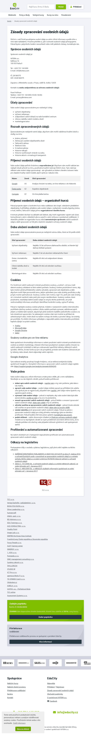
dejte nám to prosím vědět (59, 407)
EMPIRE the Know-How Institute (19, 536)
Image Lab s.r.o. (13, 532)
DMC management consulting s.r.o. (20, 559)
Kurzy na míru (52, 15)
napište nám (49, 383)
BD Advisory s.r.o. (14, 519)
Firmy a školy (24, 15)
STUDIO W (11, 569)
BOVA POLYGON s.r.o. (15, 506)
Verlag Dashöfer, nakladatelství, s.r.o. (21, 503)
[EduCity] (14, 6)
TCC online (11, 592)
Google (14, 184)
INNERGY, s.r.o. (13, 549)
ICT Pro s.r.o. (12, 572)
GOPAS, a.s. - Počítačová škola (18, 589)
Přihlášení (77, 7)
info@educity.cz (67, 712)
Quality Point (12, 529)
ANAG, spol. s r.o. (14, 516)
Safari (17, 333)
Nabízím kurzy (12, 683)
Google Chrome (21, 330)
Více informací (45, 642)
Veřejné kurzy (38, 15)
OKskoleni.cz (12, 582)
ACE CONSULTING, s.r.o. (16, 526)
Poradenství (66, 15)
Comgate (15, 194)
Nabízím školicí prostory (16, 687)
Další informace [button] (19, 723)
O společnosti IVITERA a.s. (57, 697)
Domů (9, 21)
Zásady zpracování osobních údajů (25, 21)
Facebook (53, 701)
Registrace (60, 687)
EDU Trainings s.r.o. (14, 523)
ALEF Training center (15, 546)
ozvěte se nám (31, 398)
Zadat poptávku (46, 617)
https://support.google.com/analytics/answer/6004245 (35, 366)
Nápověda (51, 683)
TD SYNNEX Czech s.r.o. (16, 579)
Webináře (12, 15)
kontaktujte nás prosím (63, 415)
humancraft (11, 513)
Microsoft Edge (20, 328)
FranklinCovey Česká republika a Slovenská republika (27, 539)
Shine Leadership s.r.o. (16, 509)
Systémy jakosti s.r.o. (15, 562)
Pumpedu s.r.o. (13, 556)
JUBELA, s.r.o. (12, 586)
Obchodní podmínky (55, 694)
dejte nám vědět (39, 402)
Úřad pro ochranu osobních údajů (64, 417)
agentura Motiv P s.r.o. (16, 576)
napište (53, 390)
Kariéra (10, 694)
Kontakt (10, 697)
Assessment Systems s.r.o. (17, 595)
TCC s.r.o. (45, 490)
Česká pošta (16, 189)
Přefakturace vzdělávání (16, 690)
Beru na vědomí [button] (23, 729)
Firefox (17, 326)
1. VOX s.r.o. (12, 552)
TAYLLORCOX (12, 566)
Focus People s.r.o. (14, 542)
